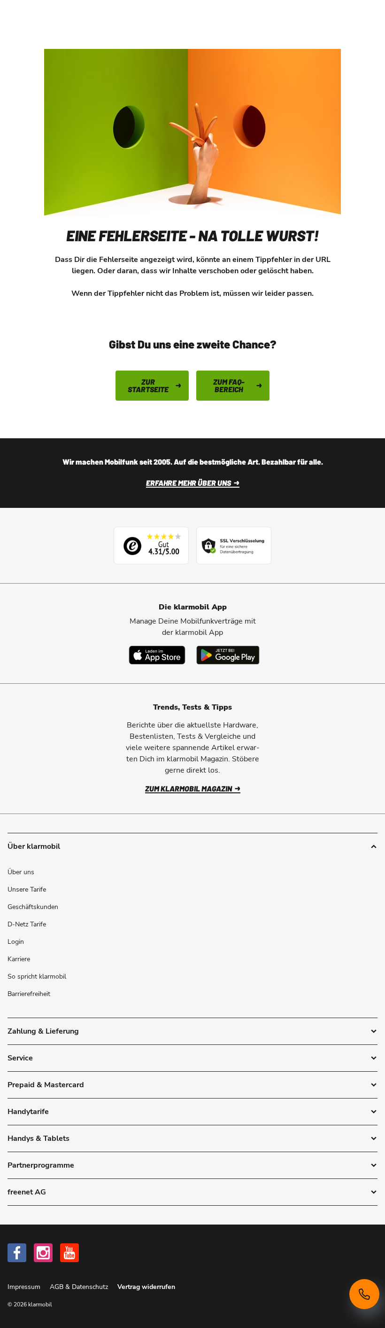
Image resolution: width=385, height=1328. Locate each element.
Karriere (19, 959)
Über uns (21, 872)
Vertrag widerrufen (146, 1286)
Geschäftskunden (33, 906)
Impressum (25, 1286)
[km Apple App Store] (157, 655)
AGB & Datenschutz (80, 1286)
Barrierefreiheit (29, 993)
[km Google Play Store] (228, 655)
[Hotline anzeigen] (364, 1294)
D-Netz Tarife (27, 924)
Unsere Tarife (27, 889)
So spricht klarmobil (37, 976)
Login (16, 941)
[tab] (192, 1031)
